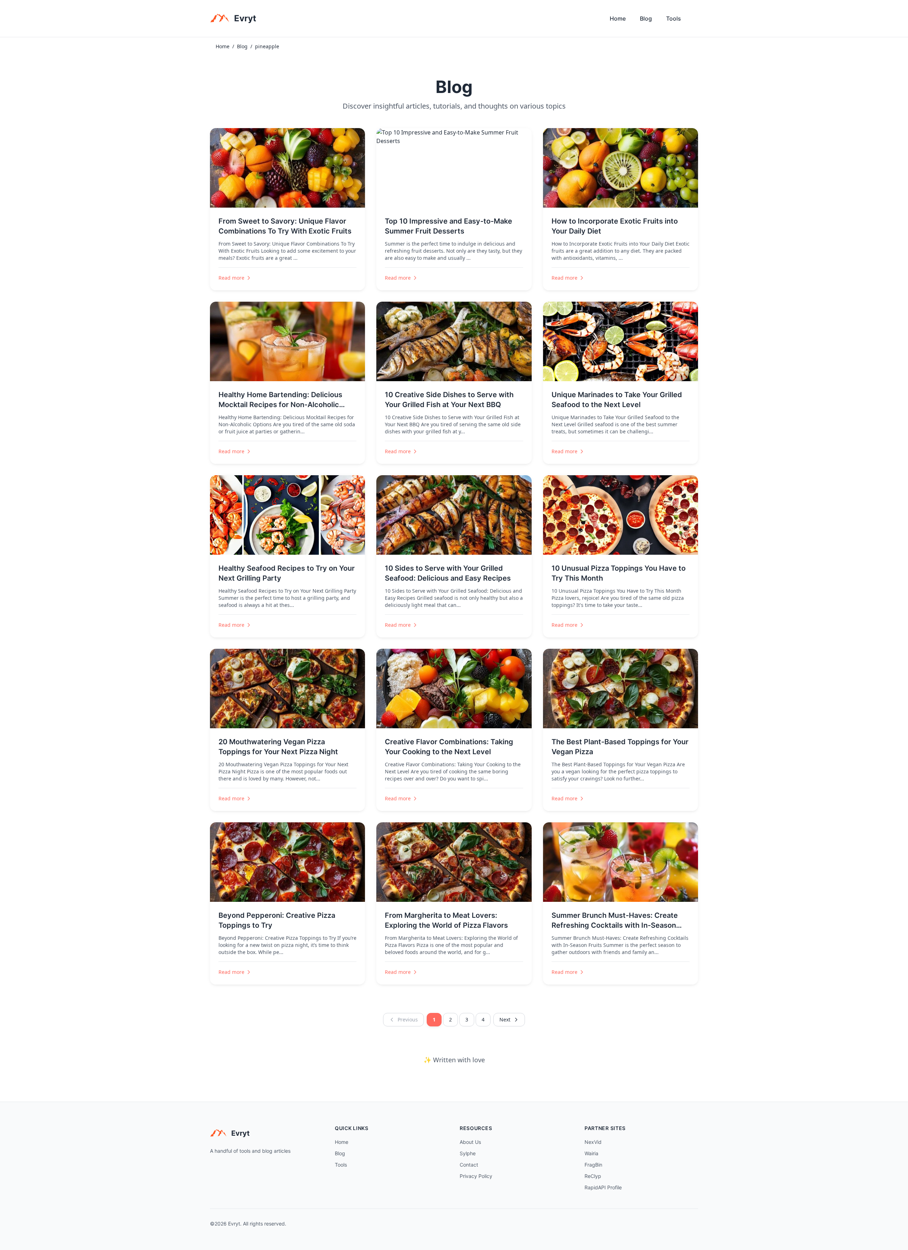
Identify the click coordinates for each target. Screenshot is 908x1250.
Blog (646, 18)
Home (618, 18)
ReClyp (593, 1176)
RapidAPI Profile (603, 1187)
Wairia (591, 1153)
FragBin (593, 1165)
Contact (469, 1165)
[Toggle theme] (695, 20)
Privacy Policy (476, 1176)
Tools (673, 18)
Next (504, 1019)
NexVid (593, 1142)
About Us (470, 1142)
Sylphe (468, 1153)
